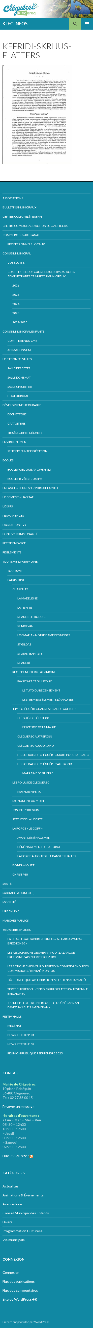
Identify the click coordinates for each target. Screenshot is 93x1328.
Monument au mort (28, 801)
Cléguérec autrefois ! (34, 736)
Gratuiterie (16, 423)
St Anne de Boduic (31, 617)
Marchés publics (15, 920)
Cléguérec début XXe (34, 718)
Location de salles (17, 359)
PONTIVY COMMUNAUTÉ (20, 534)
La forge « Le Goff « (27, 828)
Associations (12, 198)
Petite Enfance (14, 543)
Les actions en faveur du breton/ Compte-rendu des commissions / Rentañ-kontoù (48, 968)
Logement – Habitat (17, 497)
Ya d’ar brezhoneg (16, 930)
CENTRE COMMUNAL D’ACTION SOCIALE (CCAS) (35, 226)
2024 (15, 304)
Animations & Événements (23, 1195)
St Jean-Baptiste (29, 653)
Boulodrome (18, 396)
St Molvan (25, 626)
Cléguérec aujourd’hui (36, 745)
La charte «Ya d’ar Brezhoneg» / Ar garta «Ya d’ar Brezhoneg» (44, 941)
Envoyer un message (18, 1106)
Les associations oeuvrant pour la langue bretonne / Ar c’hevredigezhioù (41, 955)
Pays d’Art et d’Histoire (34, 681)
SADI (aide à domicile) (18, 893)
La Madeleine (27, 598)
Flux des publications (18, 1281)
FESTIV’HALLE (12, 1016)
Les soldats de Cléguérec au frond (44, 764)
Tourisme (14, 571)
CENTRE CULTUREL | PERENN (22, 216)
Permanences (13, 515)
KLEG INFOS (15, 23)
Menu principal (87, 24)
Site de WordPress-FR (19, 1299)
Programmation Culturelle (22, 1231)
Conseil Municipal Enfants (23, 331)
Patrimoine (16, 580)
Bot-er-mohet (23, 865)
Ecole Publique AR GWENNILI (29, 469)
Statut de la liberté (27, 819)
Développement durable (21, 405)
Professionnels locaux (26, 244)
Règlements (11, 552)
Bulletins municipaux (19, 207)
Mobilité (9, 902)
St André (24, 663)
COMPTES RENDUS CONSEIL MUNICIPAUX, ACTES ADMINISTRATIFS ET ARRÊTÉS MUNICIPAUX (41, 274)
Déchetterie (17, 414)
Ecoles (7, 460)
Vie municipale (13, 1240)
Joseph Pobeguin (25, 810)
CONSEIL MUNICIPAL (16, 253)
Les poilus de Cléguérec (30, 782)
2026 (15, 285)
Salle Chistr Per (19, 387)
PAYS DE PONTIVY (14, 525)
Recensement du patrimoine (34, 672)
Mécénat (14, 1026)
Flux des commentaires (20, 1290)
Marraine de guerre (37, 773)
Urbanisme (10, 911)
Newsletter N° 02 (20, 1044)
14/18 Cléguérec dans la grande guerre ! (44, 709)
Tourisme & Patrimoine (20, 561)
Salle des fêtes (18, 368)
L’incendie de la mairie (39, 727)
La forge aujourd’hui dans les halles (46, 856)
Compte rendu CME (22, 341)
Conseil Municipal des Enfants (25, 1213)
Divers (7, 1222)
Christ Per (20, 874)
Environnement (15, 442)
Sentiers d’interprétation (27, 451)
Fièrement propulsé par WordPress (26, 1322)
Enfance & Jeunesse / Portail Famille (30, 488)
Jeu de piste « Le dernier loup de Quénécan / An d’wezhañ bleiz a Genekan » (43, 1005)
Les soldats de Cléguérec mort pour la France (53, 755)
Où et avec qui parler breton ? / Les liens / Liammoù (46, 980)
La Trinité (24, 607)
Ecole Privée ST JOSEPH (24, 479)
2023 (15, 313)
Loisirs (7, 506)
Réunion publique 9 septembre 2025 (35, 1053)
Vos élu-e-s (16, 262)
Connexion (10, 1272)
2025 (15, 294)
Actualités (10, 1186)
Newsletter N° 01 (20, 1035)
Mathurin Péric (29, 791)
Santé (7, 883)
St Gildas (24, 644)
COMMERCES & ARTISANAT (21, 235)
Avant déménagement (34, 837)
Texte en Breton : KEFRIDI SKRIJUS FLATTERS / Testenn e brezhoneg (47, 991)
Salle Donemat (19, 377)
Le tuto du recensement (41, 690)
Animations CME (19, 350)
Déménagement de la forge (39, 847)
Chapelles (20, 589)
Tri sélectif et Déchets (24, 433)
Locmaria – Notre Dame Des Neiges (43, 635)
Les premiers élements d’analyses (47, 699)
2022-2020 (19, 322)
